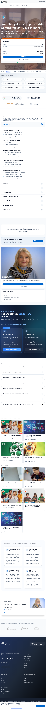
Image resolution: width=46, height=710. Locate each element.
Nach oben (6, 667)
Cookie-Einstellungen (29, 705)
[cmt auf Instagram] (13, 659)
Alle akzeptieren (40, 705)
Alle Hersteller (27, 661)
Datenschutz (26, 684)
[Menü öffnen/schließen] (1, 5)
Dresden (27, 701)
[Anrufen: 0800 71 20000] (45, 71)
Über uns (3, 678)
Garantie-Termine (27, 653)
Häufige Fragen (38, 71)
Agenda (32, 71)
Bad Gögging (3, 701)
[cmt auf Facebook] (2, 659)
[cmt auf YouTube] (10, 659)
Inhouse (27, 71)
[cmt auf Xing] (8, 659)
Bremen (19, 701)
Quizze (25, 667)
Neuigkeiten (3, 693)
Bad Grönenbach (10, 701)
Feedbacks (26, 665)
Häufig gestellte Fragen (28, 682)
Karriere (2, 689)
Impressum (26, 685)
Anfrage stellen (37, 240)
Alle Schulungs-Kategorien (29, 660)
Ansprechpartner (4, 676)
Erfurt (36, 701)
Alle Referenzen (41, 623)
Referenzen (26, 670)
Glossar (25, 669)
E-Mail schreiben (24, 286)
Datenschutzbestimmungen (16, 708)
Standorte (3, 682)
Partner (2, 680)
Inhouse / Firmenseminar (24, 59)
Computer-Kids (5, 21)
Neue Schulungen (27, 656)
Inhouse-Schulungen (5, 684)
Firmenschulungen (4, 685)
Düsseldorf (32, 701)
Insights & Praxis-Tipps (5, 691)
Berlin (15, 701)
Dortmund (23, 701)
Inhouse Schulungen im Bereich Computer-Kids (17, 324)
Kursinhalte (8, 71)
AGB (25, 680)
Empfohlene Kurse (27, 658)
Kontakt (25, 676)
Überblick (2, 71)
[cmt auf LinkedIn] (5, 659)
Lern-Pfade (26, 663)
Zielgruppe (14, 71)
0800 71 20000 (23, 284)
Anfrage (25, 678)
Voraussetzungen (21, 71)
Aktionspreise (26, 654)
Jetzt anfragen (23, 56)
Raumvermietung (4, 687)
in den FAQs (25, 409)
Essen (39, 701)
